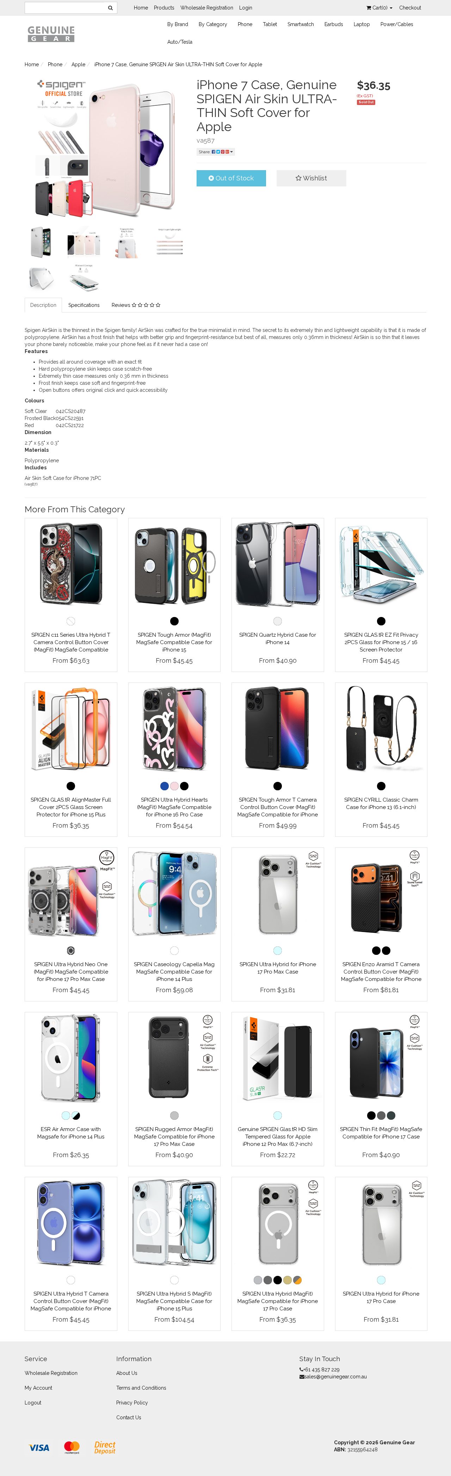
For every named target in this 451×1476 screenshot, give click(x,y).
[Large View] (41, 242)
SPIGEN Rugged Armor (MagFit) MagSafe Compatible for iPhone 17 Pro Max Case (174, 1136)
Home (141, 8)
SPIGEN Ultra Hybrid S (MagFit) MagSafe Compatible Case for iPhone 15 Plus (174, 1301)
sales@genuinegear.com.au (335, 1376)
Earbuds (334, 24)
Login (245, 8)
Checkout (410, 8)
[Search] (110, 8)
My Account (38, 1388)
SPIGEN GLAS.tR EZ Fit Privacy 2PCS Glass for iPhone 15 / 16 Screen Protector (381, 642)
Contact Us (128, 1417)
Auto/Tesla (179, 42)
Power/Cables (397, 24)
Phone (245, 24)
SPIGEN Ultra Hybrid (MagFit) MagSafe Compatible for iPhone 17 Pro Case (277, 1301)
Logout (33, 1403)
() (380, 8)
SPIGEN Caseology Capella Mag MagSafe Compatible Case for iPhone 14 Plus (174, 971)
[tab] (44, 305)
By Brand (177, 24)
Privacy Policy (132, 1403)
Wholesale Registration (206, 8)
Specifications (84, 305)
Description (43, 305)
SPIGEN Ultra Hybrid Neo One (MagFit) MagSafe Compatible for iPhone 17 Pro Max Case (71, 971)
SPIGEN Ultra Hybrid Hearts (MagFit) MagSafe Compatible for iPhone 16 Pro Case (174, 807)
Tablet (270, 24)
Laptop (362, 24)
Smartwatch (301, 24)
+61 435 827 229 (321, 1369)
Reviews (122, 305)
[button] (311, 178)
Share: (205, 151)
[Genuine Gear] (51, 34)
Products (164, 8)
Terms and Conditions (141, 1388)
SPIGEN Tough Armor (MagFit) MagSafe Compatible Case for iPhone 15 (174, 642)
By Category (213, 24)
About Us (126, 1373)
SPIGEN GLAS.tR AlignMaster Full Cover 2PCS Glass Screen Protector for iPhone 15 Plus (71, 807)
